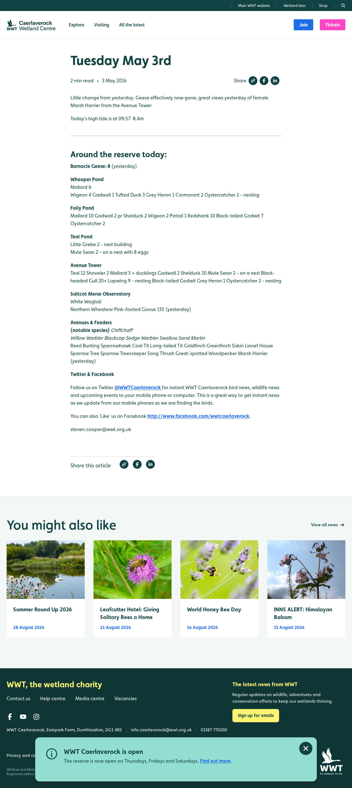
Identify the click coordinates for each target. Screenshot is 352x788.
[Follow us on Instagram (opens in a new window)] (36, 716)
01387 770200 (214, 729)
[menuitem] (303, 24)
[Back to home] (331, 761)
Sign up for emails (256, 715)
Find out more (215, 761)
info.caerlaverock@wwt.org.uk (161, 729)
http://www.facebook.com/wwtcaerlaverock (198, 416)
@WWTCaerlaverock (138, 387)
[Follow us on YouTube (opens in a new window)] (23, 716)
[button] (253, 80)
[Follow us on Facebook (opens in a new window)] (10, 716)
